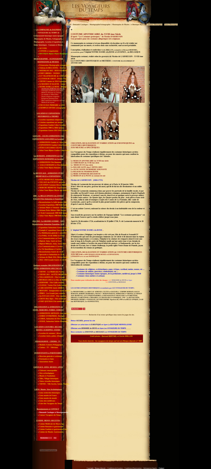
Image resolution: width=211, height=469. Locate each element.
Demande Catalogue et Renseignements (53, 412)
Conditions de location (115, 468)
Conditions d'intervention (133, 468)
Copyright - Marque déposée (96, 468)
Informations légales (150, 468)
